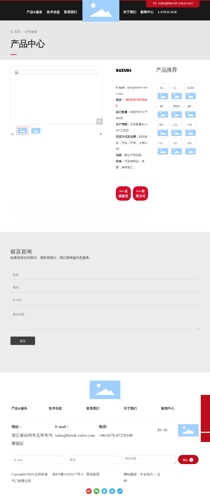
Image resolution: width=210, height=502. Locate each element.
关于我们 (130, 408)
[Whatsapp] (205, 408)
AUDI (190, 87)
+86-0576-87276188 (116, 435)
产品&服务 (19, 408)
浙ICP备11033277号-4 (67, 474)
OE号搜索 (30, 31)
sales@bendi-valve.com (175, 3)
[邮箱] (205, 418)
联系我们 (92, 408)
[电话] (205, 399)
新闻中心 (167, 408)
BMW (176, 106)
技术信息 (55, 408)
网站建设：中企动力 (138, 474)
